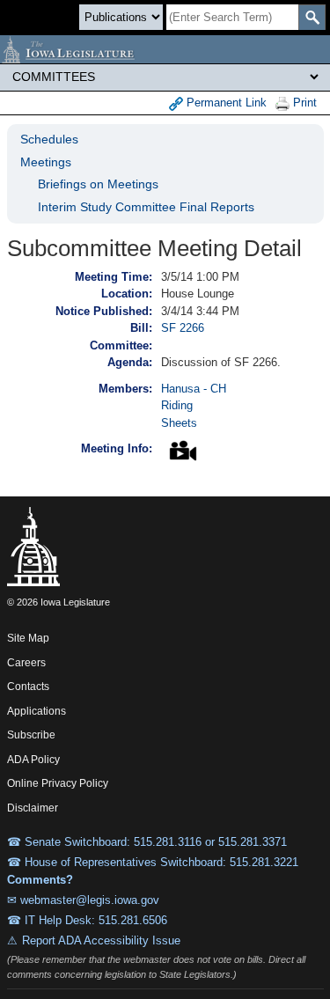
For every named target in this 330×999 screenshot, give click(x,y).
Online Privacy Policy (57, 783)
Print (303, 102)
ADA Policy (33, 759)
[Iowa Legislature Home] (165, 49)
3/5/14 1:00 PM (200, 276)
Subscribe (31, 735)
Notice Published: (103, 311)
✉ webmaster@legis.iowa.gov (83, 900)
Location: (126, 293)
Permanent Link (225, 102)
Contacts (28, 686)
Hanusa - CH (193, 388)
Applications (36, 711)
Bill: (141, 327)
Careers (26, 663)
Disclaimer (32, 808)
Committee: (121, 345)
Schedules (49, 139)
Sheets (179, 423)
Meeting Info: (116, 448)
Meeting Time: (113, 276)
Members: (125, 388)
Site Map (28, 638)
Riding (177, 405)
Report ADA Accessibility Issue (101, 940)
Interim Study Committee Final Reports (146, 207)
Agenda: (129, 362)
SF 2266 (182, 327)
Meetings (45, 162)
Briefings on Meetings (98, 184)
